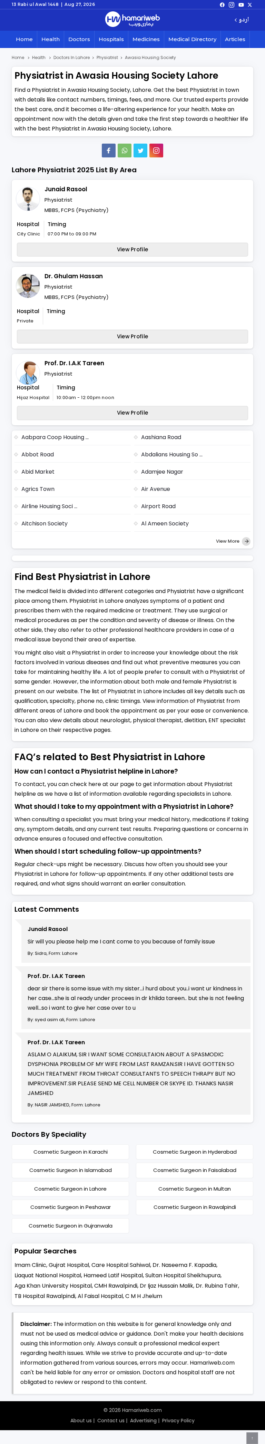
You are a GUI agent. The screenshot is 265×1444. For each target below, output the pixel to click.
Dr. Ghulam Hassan (74, 276)
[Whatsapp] (124, 150)
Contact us (111, 1420)
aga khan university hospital (53, 1286)
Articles (235, 39)
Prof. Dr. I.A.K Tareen (74, 363)
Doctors (79, 39)
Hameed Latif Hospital (113, 1275)
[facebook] (222, 4)
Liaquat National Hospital (47, 1275)
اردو (243, 20)
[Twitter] (140, 150)
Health (50, 39)
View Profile (132, 249)
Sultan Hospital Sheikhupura (182, 1275)
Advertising (143, 1420)
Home (24, 39)
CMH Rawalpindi (115, 1286)
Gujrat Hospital (69, 1265)
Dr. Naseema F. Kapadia (184, 1265)
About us (81, 1420)
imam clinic (30, 1265)
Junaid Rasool (66, 189)
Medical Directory (192, 39)
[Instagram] (231, 4)
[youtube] (241, 4)
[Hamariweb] (132, 20)
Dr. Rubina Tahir (217, 1286)
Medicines (146, 39)
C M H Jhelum (143, 1296)
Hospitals (111, 39)
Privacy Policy (178, 1420)
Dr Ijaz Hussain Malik (166, 1286)
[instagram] (156, 150)
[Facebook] (109, 150)
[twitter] (250, 4)
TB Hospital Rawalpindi (44, 1296)
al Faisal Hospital (100, 1296)
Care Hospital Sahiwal (120, 1265)
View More (228, 541)
